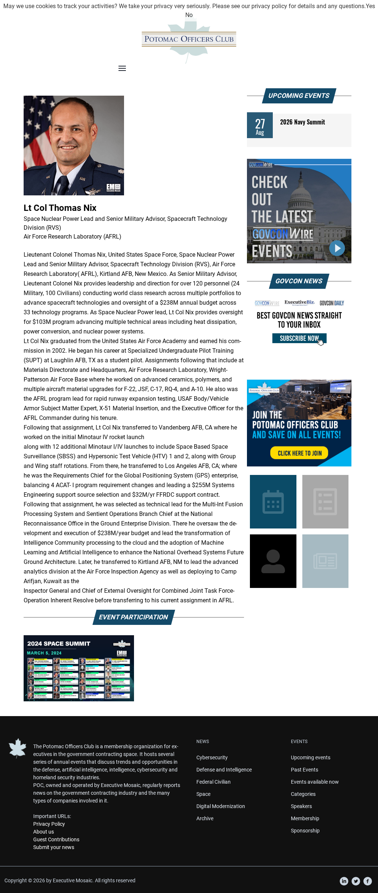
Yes (370, 6)
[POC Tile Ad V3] (299, 423)
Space (203, 794)
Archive (204, 818)
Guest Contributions (56, 839)
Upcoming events (310, 757)
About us (43, 832)
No (189, 14)
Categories (303, 794)
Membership (305, 818)
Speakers (301, 806)
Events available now (315, 782)
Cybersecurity (212, 757)
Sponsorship (305, 831)
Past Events (304, 770)
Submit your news (53, 847)
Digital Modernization (220, 806)
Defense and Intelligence (224, 770)
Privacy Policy (49, 824)
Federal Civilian (213, 782)
